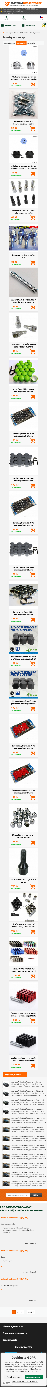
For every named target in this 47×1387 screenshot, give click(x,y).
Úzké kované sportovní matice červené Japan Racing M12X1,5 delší (23, 1014)
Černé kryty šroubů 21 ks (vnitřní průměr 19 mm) (23, 524)
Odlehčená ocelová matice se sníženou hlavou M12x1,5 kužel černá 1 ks (23, 167)
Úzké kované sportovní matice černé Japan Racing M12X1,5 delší (23, 1059)
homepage (8, 32)
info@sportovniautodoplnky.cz (13, 11)
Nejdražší (31, 43)
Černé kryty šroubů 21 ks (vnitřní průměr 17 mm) (23, 434)
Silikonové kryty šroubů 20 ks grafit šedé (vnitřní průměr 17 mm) (23, 657)
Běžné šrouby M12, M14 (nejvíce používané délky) (23, 122)
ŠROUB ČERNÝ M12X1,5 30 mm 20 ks (23, 880)
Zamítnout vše (13, 1377)
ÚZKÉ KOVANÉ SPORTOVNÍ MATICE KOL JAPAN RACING (23, 925)
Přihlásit (23, 19)
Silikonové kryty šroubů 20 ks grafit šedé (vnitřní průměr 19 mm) (23, 702)
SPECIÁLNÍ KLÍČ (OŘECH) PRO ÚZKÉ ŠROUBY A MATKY (23, 345)
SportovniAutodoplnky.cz (23, 4)
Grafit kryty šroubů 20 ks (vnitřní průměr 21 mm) (23, 568)
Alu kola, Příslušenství (21, 33)
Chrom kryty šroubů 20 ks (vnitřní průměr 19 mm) (23, 613)
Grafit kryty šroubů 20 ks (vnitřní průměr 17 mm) (23, 479)
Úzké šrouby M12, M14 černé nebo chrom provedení (23, 211)
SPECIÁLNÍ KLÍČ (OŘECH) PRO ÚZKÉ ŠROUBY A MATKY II (23, 301)
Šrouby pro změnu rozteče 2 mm (23, 256)
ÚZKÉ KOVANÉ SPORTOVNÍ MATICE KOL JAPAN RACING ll (23, 970)
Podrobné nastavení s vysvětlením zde (23, 1382)
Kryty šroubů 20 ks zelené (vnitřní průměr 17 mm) (23, 390)
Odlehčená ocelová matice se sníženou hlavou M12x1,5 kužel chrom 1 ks (23, 78)
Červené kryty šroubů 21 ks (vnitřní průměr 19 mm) (23, 747)
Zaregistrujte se (8, 13)
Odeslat (36, 1195)
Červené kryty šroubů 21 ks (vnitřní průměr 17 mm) (23, 791)
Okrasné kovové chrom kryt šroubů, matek (23, 836)
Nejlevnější (21, 43)
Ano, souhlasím (33, 1377)
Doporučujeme (9, 43)
